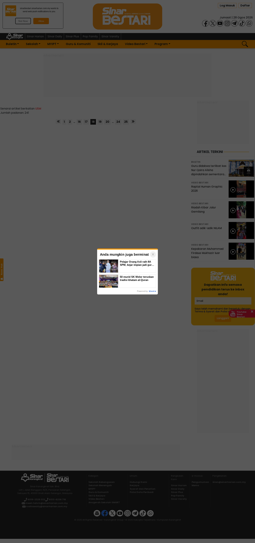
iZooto (152, 291)
